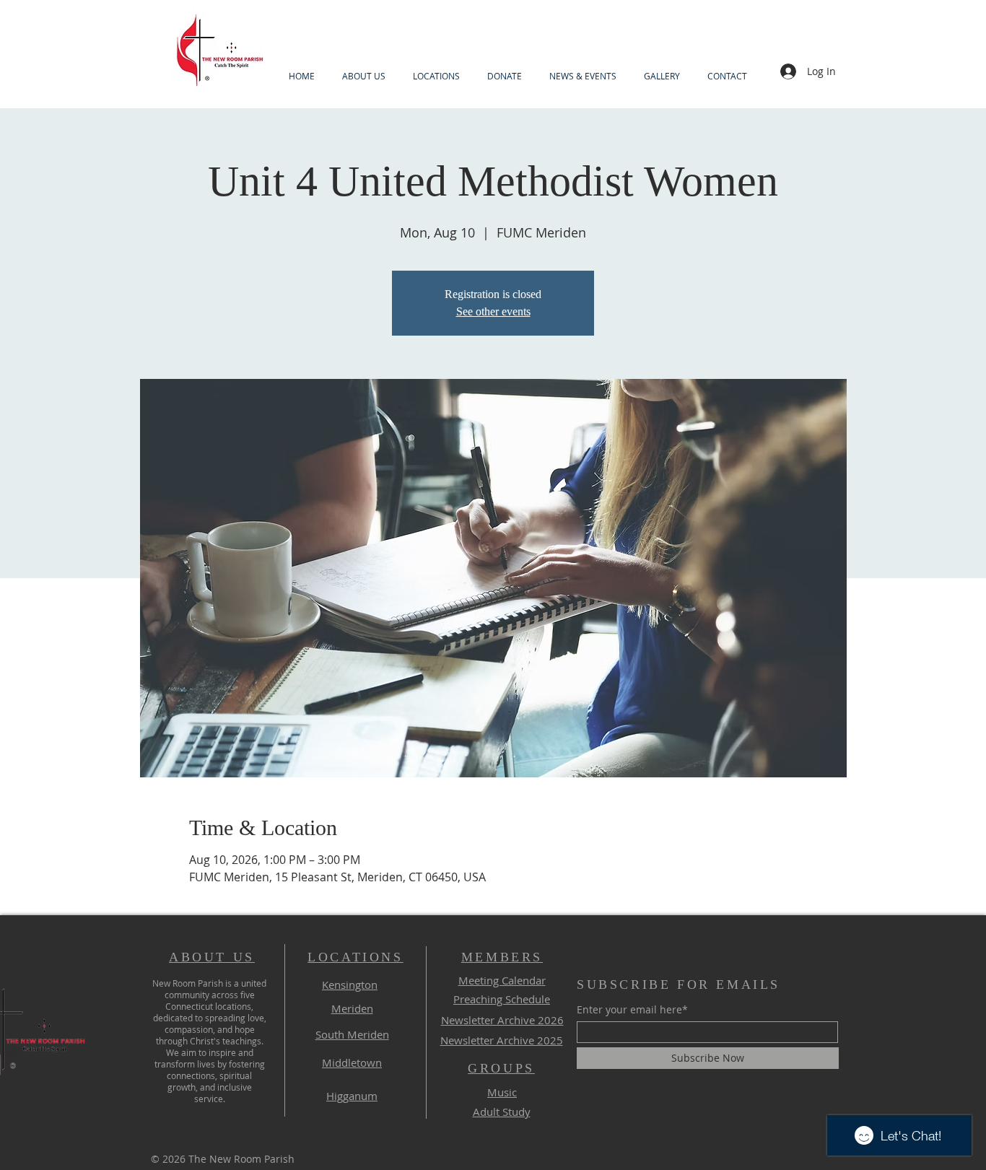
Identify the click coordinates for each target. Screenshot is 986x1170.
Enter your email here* (632, 1010)
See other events (493, 311)
